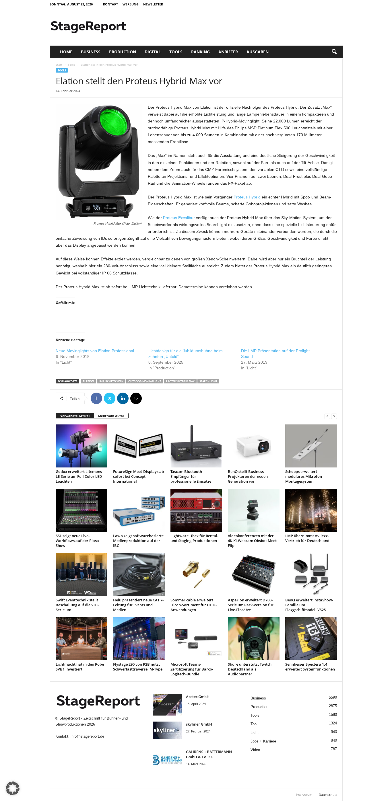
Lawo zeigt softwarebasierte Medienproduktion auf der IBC (138, 540)
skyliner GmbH (199, 724)
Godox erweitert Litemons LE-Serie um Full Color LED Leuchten (79, 476)
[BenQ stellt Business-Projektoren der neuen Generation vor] (254, 445)
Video (255, 750)
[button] (334, 52)
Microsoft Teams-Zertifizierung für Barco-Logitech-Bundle (191, 669)
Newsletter (153, 4)
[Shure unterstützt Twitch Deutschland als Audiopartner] (254, 638)
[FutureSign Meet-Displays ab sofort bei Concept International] (139, 445)
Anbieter (228, 51)
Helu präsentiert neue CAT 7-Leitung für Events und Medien (138, 604)
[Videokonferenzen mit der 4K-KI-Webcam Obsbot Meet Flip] (254, 510)
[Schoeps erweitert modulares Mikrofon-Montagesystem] (311, 445)
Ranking (200, 51)
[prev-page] (327, 416)
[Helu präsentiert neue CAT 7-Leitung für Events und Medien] (139, 574)
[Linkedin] (123, 398)
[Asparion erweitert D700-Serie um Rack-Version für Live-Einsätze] (254, 574)
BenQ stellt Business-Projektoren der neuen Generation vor (248, 476)
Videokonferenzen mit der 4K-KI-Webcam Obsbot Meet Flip (252, 540)
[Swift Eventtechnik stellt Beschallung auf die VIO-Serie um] (81, 574)
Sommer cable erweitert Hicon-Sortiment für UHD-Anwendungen (193, 604)
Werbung (131, 4)
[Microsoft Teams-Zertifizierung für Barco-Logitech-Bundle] (196, 638)
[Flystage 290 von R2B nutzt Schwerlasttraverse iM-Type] (139, 638)
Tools (176, 51)
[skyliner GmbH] (167, 732)
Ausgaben (258, 51)
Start (59, 65)
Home (66, 51)
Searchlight (208, 381)
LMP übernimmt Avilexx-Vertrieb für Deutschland (307, 538)
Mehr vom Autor (111, 416)
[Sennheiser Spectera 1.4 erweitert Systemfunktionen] (311, 638)
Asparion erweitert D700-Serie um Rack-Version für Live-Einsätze (250, 604)
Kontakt (110, 4)
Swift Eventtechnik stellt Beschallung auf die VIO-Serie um (77, 604)
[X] (109, 398)
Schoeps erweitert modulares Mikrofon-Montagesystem (304, 476)
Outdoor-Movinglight (144, 381)
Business (90, 51)
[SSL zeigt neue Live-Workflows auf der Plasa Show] (81, 510)
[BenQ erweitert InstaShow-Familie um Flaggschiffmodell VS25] (311, 574)
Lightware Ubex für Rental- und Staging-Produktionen (194, 538)
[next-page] (334, 416)
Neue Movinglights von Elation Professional (95, 350)
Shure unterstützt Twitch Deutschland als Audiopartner (249, 669)
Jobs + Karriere (263, 741)
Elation (88, 381)
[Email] (136, 398)
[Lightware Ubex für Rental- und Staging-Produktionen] (196, 510)
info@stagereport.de (87, 736)
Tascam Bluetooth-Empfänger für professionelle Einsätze (190, 476)
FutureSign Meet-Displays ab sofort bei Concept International (138, 476)
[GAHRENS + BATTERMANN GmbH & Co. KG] (167, 760)
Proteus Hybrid (247, 197)
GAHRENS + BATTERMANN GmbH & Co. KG (209, 754)
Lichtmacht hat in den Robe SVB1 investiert (80, 667)
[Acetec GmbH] (167, 705)
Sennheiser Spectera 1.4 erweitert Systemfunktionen (310, 667)
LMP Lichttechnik (111, 381)
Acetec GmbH (197, 696)
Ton (254, 724)
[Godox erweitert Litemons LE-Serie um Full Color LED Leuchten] (81, 445)
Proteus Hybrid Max (180, 381)
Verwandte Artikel (75, 416)
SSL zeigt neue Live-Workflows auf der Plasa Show (77, 540)
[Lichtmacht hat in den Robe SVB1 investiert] (81, 638)
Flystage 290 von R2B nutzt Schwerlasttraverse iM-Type (137, 667)
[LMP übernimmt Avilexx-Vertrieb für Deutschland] (311, 510)
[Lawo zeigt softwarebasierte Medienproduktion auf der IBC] (139, 510)
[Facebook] (96, 398)
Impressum (304, 794)
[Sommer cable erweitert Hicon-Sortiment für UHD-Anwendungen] (196, 574)
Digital (153, 51)
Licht (255, 732)
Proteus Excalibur (179, 217)
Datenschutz (328, 794)
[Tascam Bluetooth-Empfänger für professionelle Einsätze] (196, 445)
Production (122, 51)
